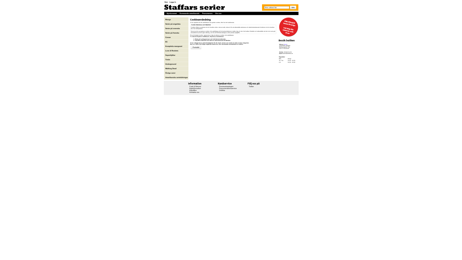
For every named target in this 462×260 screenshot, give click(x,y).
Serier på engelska (173, 24)
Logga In (172, 2)
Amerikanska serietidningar (176, 77)
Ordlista (222, 90)
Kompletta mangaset (173, 46)
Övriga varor (170, 73)
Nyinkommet (172, 13)
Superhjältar (170, 55)
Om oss (218, 13)
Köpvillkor (193, 90)
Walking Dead (170, 68)
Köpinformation (195, 88)
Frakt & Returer (195, 86)
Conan (168, 37)
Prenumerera (207, 13)
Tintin (167, 60)
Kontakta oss (194, 92)
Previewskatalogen (226, 86)
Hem (166, 2)
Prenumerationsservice (228, 88)
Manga (168, 19)
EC (166, 42)
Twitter (251, 86)
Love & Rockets (171, 51)
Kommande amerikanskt (189, 13)
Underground (170, 64)
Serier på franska (172, 33)
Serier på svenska (172, 28)
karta (285, 44)
